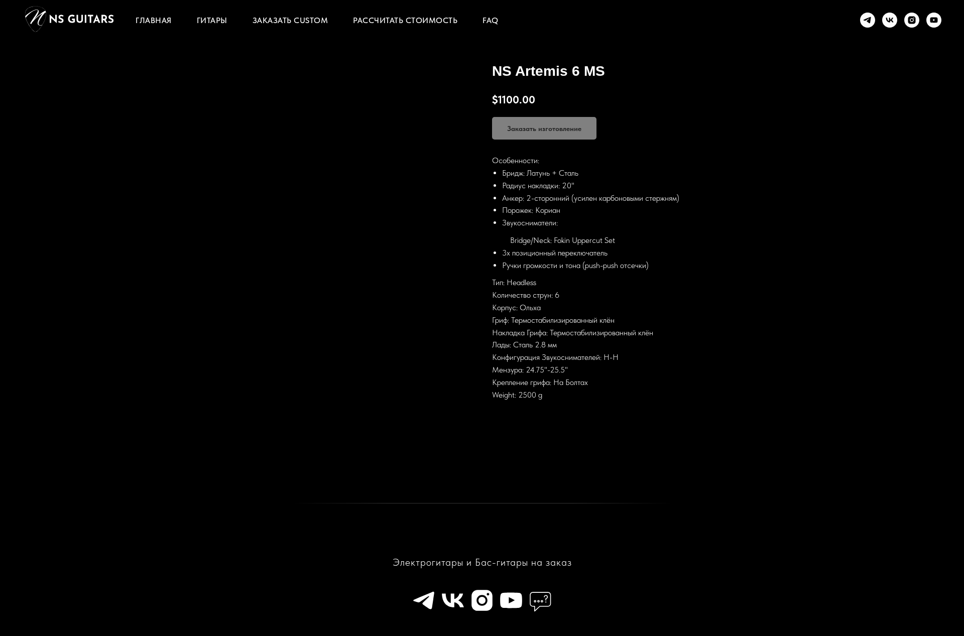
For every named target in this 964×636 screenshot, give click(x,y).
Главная (154, 20)
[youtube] (933, 20)
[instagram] (911, 20)
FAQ (491, 20)
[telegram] (867, 20)
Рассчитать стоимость (405, 20)
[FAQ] (540, 600)
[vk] (889, 20)
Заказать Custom (290, 20)
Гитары (212, 20)
